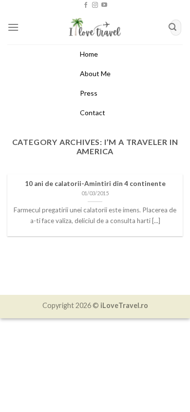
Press (88, 93)
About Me (95, 73)
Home (89, 54)
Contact (92, 112)
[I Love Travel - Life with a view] (94, 27)
